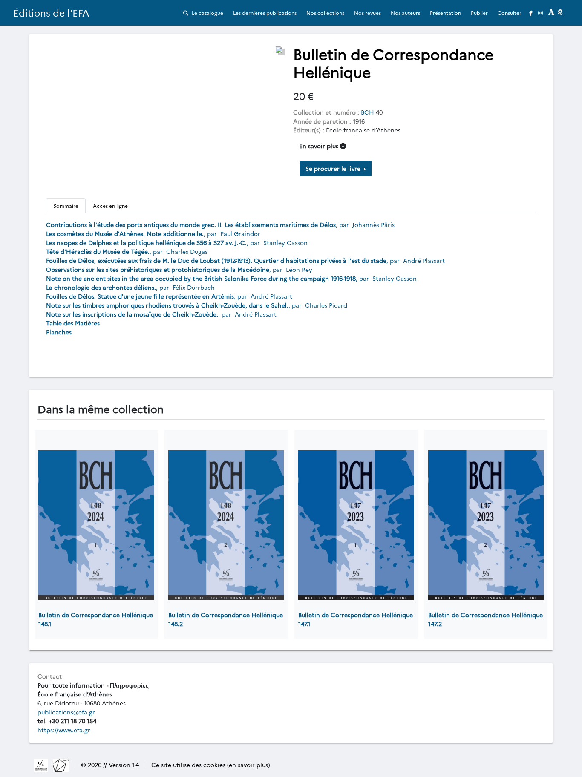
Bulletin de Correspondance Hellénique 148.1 (95, 619)
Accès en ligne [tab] (110, 205)
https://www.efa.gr (63, 729)
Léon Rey (299, 269)
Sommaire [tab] (65, 205)
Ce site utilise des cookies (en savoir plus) (210, 764)
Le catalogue (206, 12)
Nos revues (367, 12)
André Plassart (424, 260)
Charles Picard (326, 305)
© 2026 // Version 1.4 (110, 764)
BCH (367, 112)
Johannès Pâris (373, 224)
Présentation (445, 12)
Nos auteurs (405, 12)
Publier (479, 12)
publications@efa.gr (66, 712)
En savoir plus (319, 145)
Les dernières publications (265, 12)
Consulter (509, 12)
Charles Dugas (186, 251)
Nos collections (325, 12)
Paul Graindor (240, 233)
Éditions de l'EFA (51, 12)
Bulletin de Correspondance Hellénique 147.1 (355, 619)
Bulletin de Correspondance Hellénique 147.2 (485, 619)
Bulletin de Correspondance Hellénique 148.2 (225, 619)
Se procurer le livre (333, 168)
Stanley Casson (285, 242)
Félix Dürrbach (193, 287)
